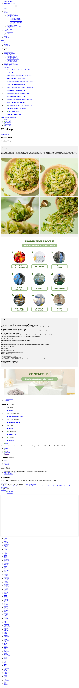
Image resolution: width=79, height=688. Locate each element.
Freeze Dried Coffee (12, 25)
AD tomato (10, 440)
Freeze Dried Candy (12, 16)
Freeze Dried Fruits (11, 14)
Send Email (3, 490)
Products (6, 12)
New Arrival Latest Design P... (16, 90)
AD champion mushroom (15, 416)
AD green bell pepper (13, 422)
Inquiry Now (4, 483)
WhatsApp (10, 491)
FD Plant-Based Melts (14, 114)
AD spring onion (12, 434)
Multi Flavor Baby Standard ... (17, 84)
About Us (6, 30)
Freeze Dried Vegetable (12, 15)
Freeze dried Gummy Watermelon (44, 485)
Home (5, 11)
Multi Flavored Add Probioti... (16, 102)
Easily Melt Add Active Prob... (16, 96)
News (5, 34)
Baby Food (9, 29)
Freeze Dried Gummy (15, 19)
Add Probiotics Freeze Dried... (16, 79)
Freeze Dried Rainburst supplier (61, 485)
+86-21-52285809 (8, 2)
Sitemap (26, 484)
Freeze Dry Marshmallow (16, 21)
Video (8, 33)
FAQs (5, 36)
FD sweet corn (9, 399)
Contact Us (6, 37)
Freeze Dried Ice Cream (16, 22)
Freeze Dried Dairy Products (14, 26)
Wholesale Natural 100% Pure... (17, 108)
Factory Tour (10, 32)
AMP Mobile (32, 484)
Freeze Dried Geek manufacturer (17, 485)
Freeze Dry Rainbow (15, 18)
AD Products (10, 28)
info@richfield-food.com (10, 3)
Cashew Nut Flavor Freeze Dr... (17, 73)
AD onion (10, 410)
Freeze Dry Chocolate (15, 23)
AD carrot (6, 400)
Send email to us (5, 134)
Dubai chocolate (5, 485)
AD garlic (10, 428)
